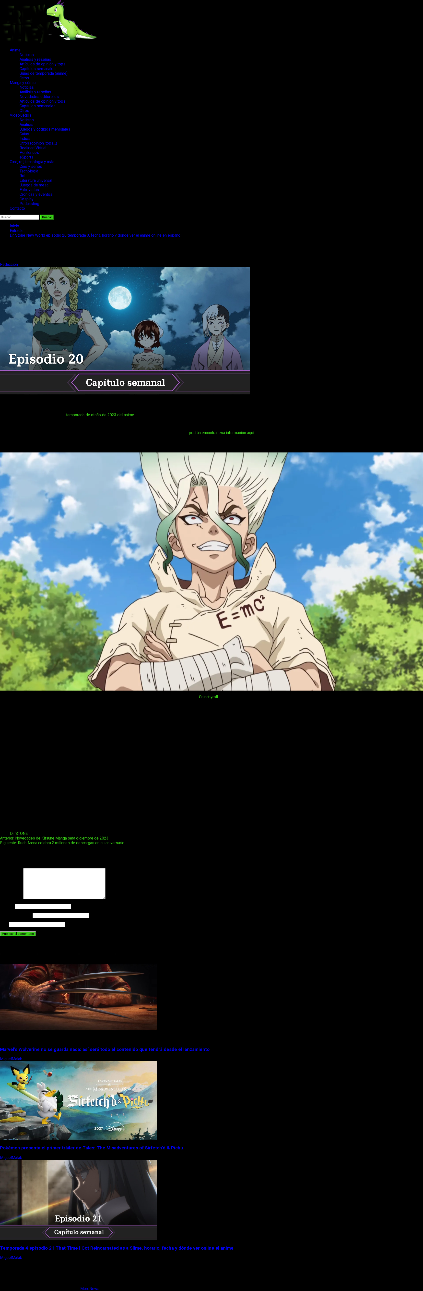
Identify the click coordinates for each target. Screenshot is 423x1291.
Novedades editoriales (39, 96)
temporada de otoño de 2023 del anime (100, 415)
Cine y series (31, 166)
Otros (24, 78)
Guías (24, 134)
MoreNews (89, 1288)
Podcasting (29, 203)
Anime (15, 50)
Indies (25, 138)
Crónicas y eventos (36, 194)
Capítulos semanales (38, 68)
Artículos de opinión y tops (42, 64)
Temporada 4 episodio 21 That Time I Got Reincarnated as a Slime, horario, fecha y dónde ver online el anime (117, 1248)
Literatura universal (36, 180)
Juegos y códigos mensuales (45, 129)
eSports (26, 157)
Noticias (27, 54)
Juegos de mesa (34, 185)
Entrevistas (29, 189)
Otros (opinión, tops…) (38, 143)
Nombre (7, 906)
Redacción (9, 264)
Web (4, 924)
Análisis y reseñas (35, 59)
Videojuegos (20, 115)
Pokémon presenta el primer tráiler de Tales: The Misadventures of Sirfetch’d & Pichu (91, 1148)
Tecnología (29, 171)
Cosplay (27, 199)
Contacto (17, 208)
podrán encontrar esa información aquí (221, 432)
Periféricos (29, 152)
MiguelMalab (11, 1059)
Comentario (11, 897)
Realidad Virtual (33, 148)
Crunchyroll (209, 696)
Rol (22, 175)
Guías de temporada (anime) (44, 73)
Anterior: (54, 838)
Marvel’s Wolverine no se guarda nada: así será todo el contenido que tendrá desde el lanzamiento (105, 1049)
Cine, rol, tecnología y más (32, 161)
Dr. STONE (19, 833)
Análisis (26, 124)
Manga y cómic (22, 82)
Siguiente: (62, 842)
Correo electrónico (16, 915)
